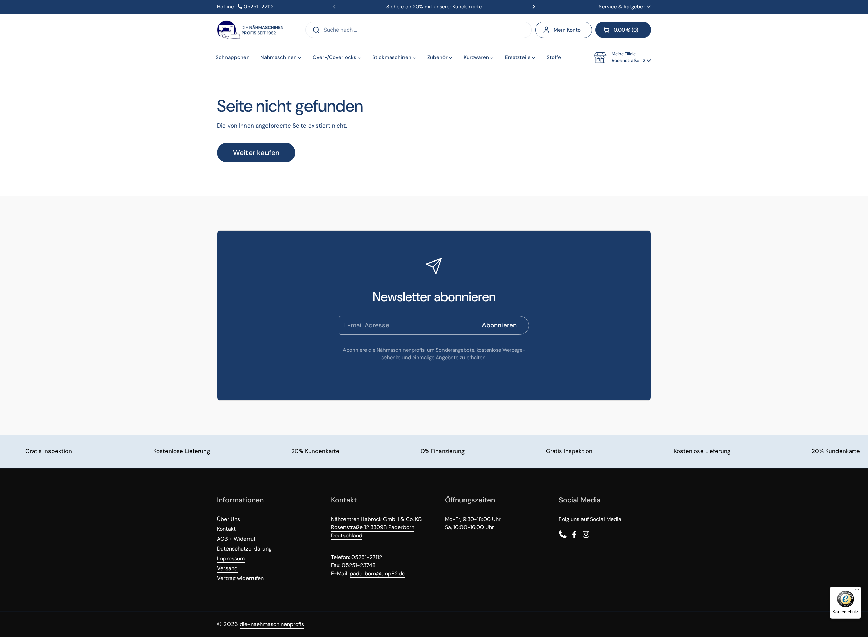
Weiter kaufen (256, 152)
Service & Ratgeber (622, 6)
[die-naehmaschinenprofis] (250, 29)
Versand (227, 568)
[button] (623, 30)
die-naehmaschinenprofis (272, 624)
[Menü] (857, 591)
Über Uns (228, 519)
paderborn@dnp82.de (377, 573)
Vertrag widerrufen (240, 578)
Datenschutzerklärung (244, 548)
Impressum (231, 558)
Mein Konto (567, 29)
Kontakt (226, 529)
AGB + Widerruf (236, 538)
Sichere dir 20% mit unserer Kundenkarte (434, 6)
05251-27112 (366, 557)
